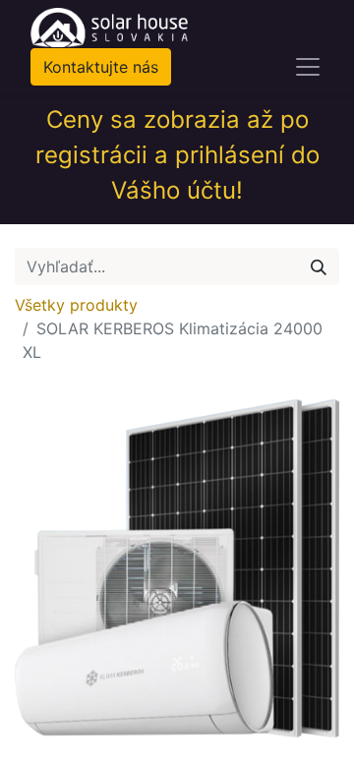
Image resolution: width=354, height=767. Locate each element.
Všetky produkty (76, 305)
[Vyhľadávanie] (318, 266)
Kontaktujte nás (100, 67)
